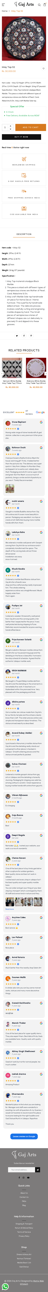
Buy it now (21, 137)
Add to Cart (31, 127)
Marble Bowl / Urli (24, 1263)
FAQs (24, 1201)
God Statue (24, 1267)
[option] (12, 375)
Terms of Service (24, 1232)
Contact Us (24, 1197)
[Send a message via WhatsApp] (5, 1287)
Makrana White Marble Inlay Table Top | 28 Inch (36, 382)
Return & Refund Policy (24, 1228)
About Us (24, 1193)
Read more (10, 909)
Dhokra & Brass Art (24, 1254)
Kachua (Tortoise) (24, 1258)
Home (5, 11)
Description (24, 234)
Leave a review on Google (24, 1136)
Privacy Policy (24, 1236)
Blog (24, 1205)
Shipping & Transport (24, 1224)
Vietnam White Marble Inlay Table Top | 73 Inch (12, 382)
